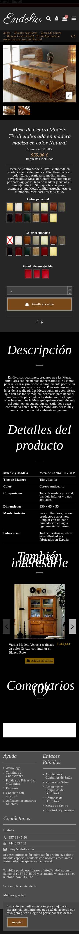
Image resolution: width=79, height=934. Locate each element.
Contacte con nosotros (15, 794)
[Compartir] (37, 322)
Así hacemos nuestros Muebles (21, 802)
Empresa (12, 788)
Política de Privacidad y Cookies (21, 782)
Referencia (33, 149)
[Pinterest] (42, 322)
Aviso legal (13, 768)
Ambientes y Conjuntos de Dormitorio (54, 790)
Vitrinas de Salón (57, 782)
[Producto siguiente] (75, 36)
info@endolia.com (21, 849)
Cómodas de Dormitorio (54, 799)
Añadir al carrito (43, 304)
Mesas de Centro (56, 805)
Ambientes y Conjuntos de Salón (58, 776)
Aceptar (17, 922)
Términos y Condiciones (14, 774)
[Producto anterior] (72, 36)
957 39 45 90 (18, 837)
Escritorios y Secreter (59, 810)
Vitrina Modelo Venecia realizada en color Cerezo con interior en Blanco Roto (31, 648)
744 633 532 (17, 843)
